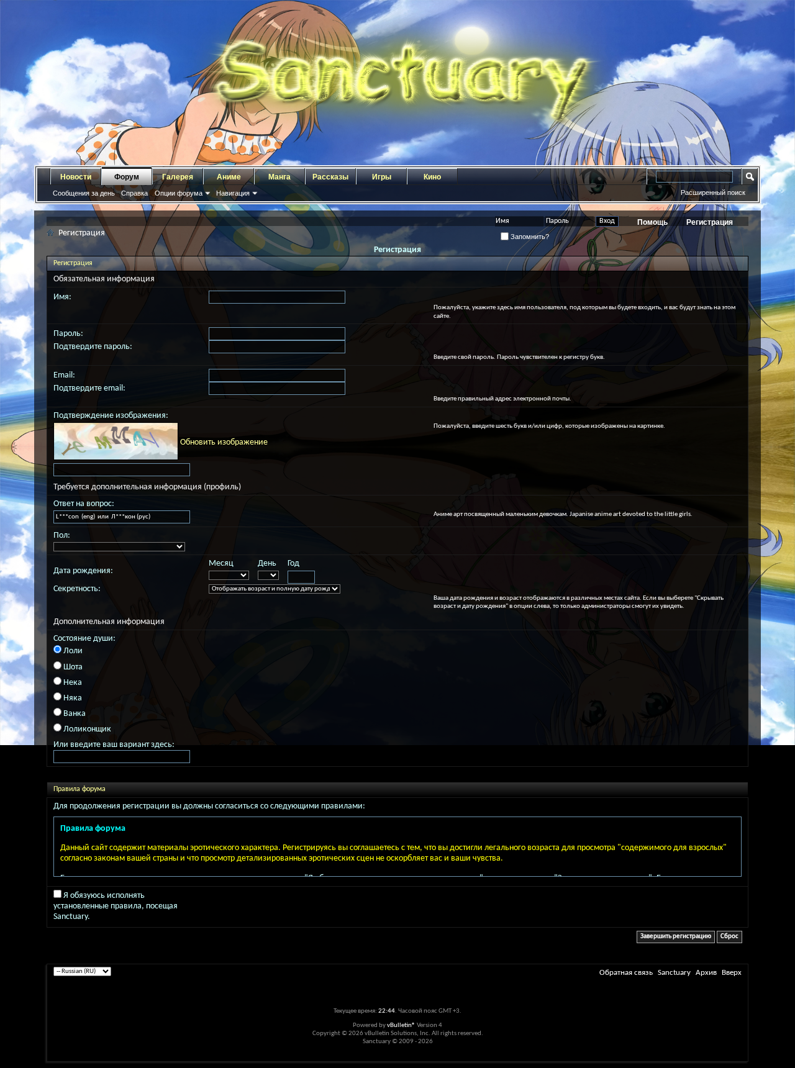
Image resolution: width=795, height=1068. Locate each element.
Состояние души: (84, 638)
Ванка (73, 713)
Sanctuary (674, 973)
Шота (72, 667)
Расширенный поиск (713, 192)
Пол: (61, 535)
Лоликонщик (86, 729)
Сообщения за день (84, 193)
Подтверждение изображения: (110, 415)
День (267, 563)
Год (293, 563)
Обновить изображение (224, 442)
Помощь (652, 222)
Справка (134, 193)
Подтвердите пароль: (92, 346)
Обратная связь (626, 973)
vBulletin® (401, 1025)
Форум (126, 177)
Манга (279, 177)
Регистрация (709, 222)
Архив (706, 973)
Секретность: (77, 589)
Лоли (72, 651)
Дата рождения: (83, 571)
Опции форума (178, 193)
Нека (71, 682)
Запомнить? (529, 236)
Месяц (221, 563)
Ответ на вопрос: (83, 504)
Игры (381, 177)
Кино (432, 177)
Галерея (177, 177)
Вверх (732, 973)
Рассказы (330, 177)
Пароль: (68, 333)
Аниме (229, 177)
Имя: (62, 297)
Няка (71, 698)
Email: (64, 375)
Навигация (233, 193)
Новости (75, 177)
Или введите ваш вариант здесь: (114, 744)
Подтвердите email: (89, 388)
